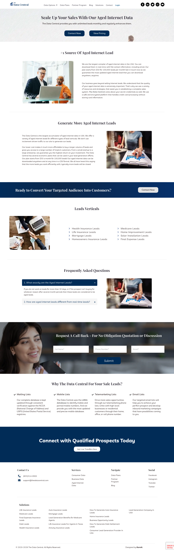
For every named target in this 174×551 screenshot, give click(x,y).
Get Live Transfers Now (87, 449)
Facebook (153, 475)
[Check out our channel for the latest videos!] (162, 5)
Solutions (99, 5)
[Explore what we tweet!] (152, 5)
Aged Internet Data (78, 484)
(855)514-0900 (30, 476)
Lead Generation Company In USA (141, 511)
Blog (91, 5)
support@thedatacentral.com (36, 480)
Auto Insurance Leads (58, 510)
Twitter (152, 486)
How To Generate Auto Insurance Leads (104, 511)
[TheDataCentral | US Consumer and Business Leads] (19, 6)
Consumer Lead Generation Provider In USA (106, 531)
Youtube (152, 483)
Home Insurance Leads (99, 516)
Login (117, 5)
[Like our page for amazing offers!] (143, 5)
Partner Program (79, 5)
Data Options (49, 5)
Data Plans (64, 5)
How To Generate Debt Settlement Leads (105, 525)
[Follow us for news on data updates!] (147, 5)
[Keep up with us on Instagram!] (157, 5)
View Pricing (99, 33)
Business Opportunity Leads (101, 520)
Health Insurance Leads (29, 528)
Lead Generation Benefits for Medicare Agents (65, 518)
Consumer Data (78, 475)
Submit (109, 361)
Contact (109, 5)
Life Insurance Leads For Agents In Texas (66, 524)
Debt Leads (24, 524)
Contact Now (74, 33)
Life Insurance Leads (27, 510)
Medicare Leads (26, 514)
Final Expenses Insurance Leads (29, 518)
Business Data (78, 479)
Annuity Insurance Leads (59, 528)
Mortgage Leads (56, 514)
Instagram (153, 479)
